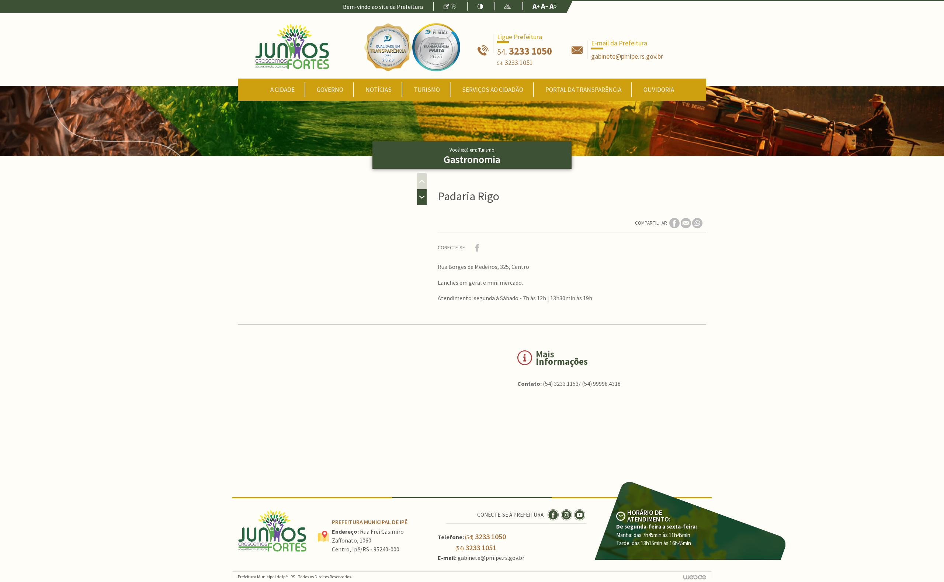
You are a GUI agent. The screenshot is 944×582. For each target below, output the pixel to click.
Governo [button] (330, 90)
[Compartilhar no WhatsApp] (697, 222)
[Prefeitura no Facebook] (554, 514)
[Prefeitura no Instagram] (567, 514)
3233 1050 (524, 51)
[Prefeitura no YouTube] (580, 514)
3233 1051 (515, 62)
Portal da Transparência (583, 90)
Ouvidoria (658, 90)
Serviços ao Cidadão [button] (492, 90)
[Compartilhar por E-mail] (686, 222)
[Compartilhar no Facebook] (675, 222)
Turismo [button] (427, 90)
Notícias (378, 90)
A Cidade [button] (282, 90)
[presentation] (422, 181)
